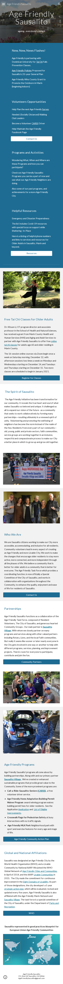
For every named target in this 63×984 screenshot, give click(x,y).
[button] (3, 4)
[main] (31, 17)
